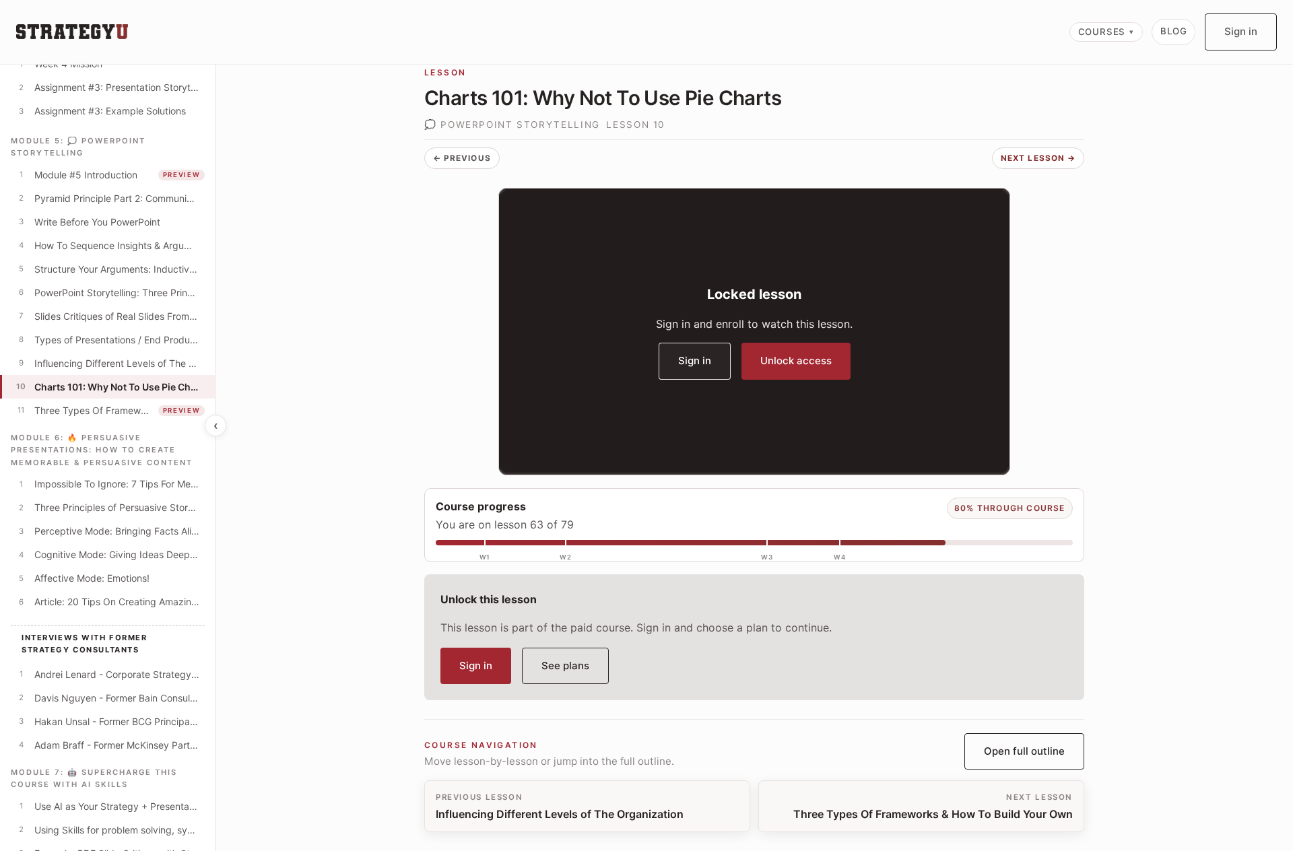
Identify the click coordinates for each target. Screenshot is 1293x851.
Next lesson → (1038, 158)
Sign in (1240, 31)
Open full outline (1024, 751)
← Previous (462, 158)
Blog (1173, 31)
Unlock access (796, 360)
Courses (1102, 31)
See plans (565, 665)
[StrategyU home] (72, 31)
